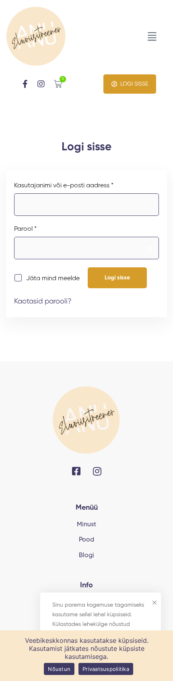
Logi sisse (117, 278)
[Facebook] (76, 471)
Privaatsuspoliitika (105, 669)
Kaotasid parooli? (43, 301)
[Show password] (149, 248)
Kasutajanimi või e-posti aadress (74, 185)
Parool (36, 228)
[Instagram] (97, 471)
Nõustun (59, 669)
